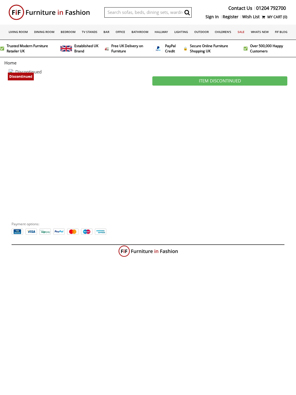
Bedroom (68, 32)
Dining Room (44, 32)
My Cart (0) (277, 17)
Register (230, 16)
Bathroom (140, 32)
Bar (106, 32)
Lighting (181, 32)
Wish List (251, 16)
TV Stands (89, 32)
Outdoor (201, 32)
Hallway (161, 32)
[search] (187, 12)
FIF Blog (281, 32)
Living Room (18, 32)
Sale (241, 32)
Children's (223, 32)
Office (120, 32)
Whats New (260, 32)
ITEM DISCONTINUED (220, 81)
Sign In (212, 16)
